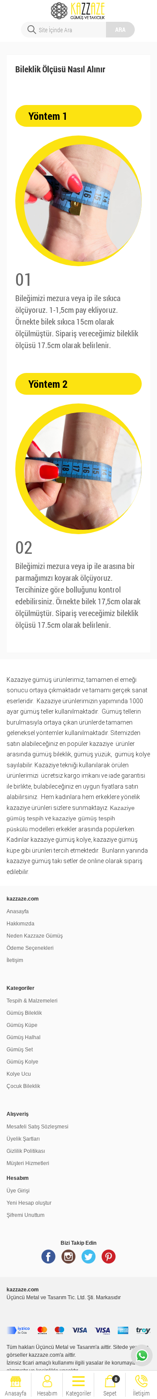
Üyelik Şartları (23, 1139)
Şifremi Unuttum (25, 1215)
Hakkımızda (20, 924)
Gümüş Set (20, 1050)
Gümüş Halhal (24, 1037)
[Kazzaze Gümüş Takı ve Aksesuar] (79, 7)
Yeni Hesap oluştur (29, 1203)
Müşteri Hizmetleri (28, 1163)
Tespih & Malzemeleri (32, 1001)
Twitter (89, 1260)
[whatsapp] (142, 1355)
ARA (120, 29)
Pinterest (109, 1260)
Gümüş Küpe (22, 1025)
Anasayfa (18, 911)
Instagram (68, 1260)
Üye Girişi (18, 1191)
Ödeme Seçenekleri (30, 948)
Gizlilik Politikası (26, 1151)
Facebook (48, 1260)
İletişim (15, 960)
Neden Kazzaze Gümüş (35, 936)
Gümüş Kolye (22, 1062)
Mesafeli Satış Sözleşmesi (37, 1127)
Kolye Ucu (19, 1074)
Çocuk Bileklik (23, 1086)
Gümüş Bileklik (24, 1013)
